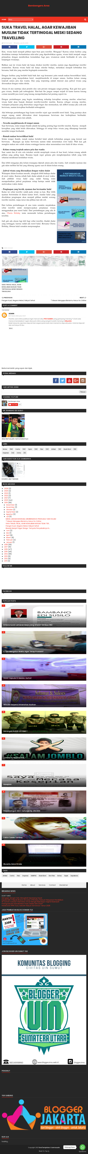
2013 (6, 556)
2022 (6, 495)
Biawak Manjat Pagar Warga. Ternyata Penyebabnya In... (28, 528)
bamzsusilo (56, 1147)
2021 (6, 498)
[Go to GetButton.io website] (82, 1151)
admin (11, 313)
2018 (6, 544)
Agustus (9, 514)
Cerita (17, 449)
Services (42, 885)
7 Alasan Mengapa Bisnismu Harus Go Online (23, 521)
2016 (6, 549)
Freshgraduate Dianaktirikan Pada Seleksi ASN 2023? (22, 902)
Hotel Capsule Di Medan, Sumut (17, 678)
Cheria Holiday (13, 213)
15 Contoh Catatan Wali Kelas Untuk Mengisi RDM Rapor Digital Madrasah (30, 900)
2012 (6, 558)
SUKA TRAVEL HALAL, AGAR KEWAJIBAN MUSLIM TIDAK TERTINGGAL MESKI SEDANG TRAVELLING (12, 288)
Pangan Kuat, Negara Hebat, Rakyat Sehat (22, 526)
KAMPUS (33, 876)
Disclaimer (63, 885)
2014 (6, 554)
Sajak (66, 876)
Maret (8, 537)
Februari (9, 540)
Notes (5, 449)
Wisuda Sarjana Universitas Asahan (19, 704)
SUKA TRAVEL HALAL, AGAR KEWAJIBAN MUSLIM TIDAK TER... (28, 523)
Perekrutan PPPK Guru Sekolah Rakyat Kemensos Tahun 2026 (26, 904)
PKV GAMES (48, 319)
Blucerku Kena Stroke (12, 864)
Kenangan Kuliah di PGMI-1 (15, 731)
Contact (52, 885)
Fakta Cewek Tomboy (13, 837)
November (10, 507)
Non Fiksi (52, 876)
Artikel (53, 449)
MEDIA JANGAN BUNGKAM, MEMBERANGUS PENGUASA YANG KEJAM (31, 519)
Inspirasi (6, 453)
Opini (30, 449)
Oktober (9, 509)
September (11, 512)
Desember (10, 505)
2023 (6, 493)
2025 (6, 491)
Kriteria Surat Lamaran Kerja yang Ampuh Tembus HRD (27, 625)
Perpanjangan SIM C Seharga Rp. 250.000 (21, 811)
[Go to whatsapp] (82, 1147)
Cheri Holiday (8, 248)
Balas (10, 328)
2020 (6, 500)
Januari (9, 542)
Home (4, 19)
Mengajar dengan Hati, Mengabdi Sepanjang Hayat (22, 905)
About (32, 885)
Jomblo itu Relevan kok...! (14, 758)
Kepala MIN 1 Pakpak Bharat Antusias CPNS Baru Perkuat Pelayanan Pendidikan (32, 898)
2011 (6, 561)
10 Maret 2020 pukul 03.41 (18, 316)
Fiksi (41, 449)
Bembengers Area (38, 5)
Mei (7, 533)
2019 (6, 502)
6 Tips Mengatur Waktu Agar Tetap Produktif (23, 651)
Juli (7, 516)
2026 (6, 488)
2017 (6, 547)
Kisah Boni (67, 449)
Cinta (19, 453)
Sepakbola (74, 876)
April (8, 535)
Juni (8, 530)
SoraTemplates (44, 1147)
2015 (6, 551)
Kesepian (7, 784)
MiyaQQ (68, 321)
